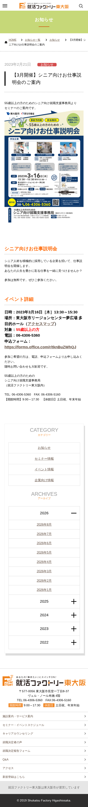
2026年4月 (44, 562)
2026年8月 (44, 524)
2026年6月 (44, 543)
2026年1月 (44, 590)
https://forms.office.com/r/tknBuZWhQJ (40, 347)
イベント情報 (44, 469)
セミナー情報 (44, 458)
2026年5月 (44, 552)
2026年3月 (44, 571)
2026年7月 (44, 534)
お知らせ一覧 (32, 39)
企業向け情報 (44, 480)
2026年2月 (44, 580)
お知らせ (55, 39)
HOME (12, 39)
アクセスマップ (41, 324)
